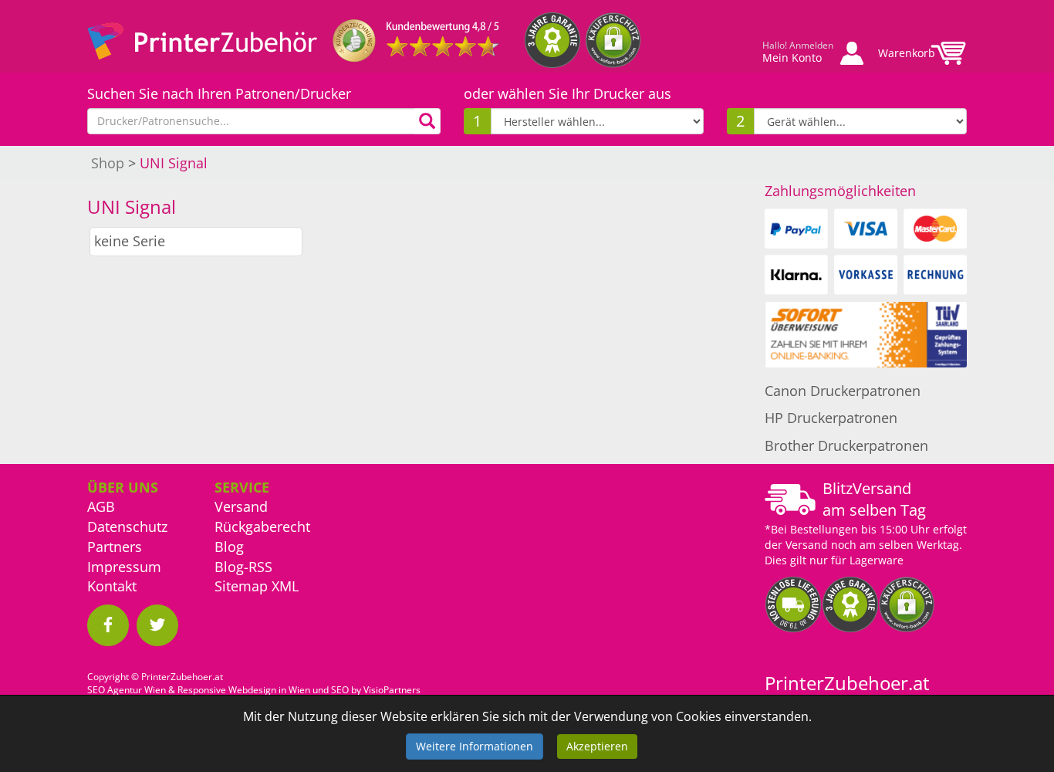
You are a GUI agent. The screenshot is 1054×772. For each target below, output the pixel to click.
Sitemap (241, 586)
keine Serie (129, 241)
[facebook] (108, 625)
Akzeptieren (597, 746)
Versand (241, 506)
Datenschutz (127, 526)
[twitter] (157, 625)
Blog (229, 546)
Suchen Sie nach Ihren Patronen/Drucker (219, 93)
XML (285, 586)
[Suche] (427, 121)
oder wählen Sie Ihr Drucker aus (567, 93)
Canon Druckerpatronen (843, 390)
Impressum (124, 566)
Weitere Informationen (474, 746)
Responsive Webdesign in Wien (243, 689)
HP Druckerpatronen (831, 417)
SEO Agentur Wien (126, 689)
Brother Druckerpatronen (846, 445)
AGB (101, 506)
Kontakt (112, 586)
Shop (107, 163)
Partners (114, 546)
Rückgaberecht (262, 526)
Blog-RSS (243, 566)
